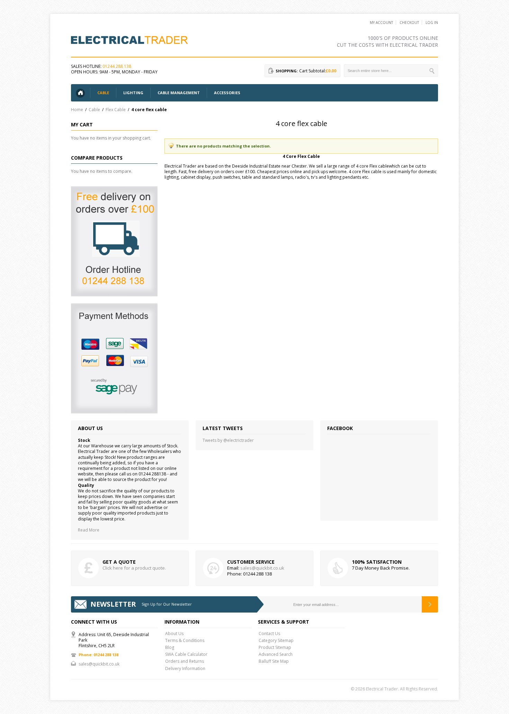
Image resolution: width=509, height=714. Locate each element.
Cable (94, 110)
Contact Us (269, 633)
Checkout (409, 22)
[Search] (432, 70)
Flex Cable (116, 110)
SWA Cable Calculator (186, 654)
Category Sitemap (276, 640)
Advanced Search (276, 654)
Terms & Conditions (184, 640)
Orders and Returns (184, 661)
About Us (174, 633)
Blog (169, 647)
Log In (432, 22)
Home (77, 110)
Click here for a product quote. (134, 568)
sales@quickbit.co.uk (262, 568)
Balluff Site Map (274, 661)
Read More (88, 530)
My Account (381, 22)
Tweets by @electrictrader (228, 440)
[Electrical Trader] (130, 40)
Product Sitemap (275, 647)
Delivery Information (185, 668)
